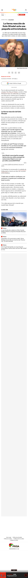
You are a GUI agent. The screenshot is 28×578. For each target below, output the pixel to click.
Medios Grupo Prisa (14, 549)
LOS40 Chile (14, 10)
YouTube (11, 524)
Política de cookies (8, 538)
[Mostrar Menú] (2, 10)
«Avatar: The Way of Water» (9, 92)
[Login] (26, 10)
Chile (2, 15)
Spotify (20, 524)
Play (26, 575)
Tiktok (5, 524)
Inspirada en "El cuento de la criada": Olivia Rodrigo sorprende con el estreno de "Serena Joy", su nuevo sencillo (13, 240)
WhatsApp (15, 72)
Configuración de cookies (19, 538)
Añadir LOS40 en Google (15, 83)
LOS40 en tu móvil (14, 540)
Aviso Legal (8, 537)
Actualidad (11, 19)
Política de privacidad (17, 537)
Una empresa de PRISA (14, 545)
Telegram (19, 72)
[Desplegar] (14, 570)
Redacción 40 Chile (6, 76)
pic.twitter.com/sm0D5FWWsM (11, 160)
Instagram (8, 524)
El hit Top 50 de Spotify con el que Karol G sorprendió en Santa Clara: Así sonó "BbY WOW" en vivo (14, 248)
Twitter (12, 72)
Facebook (9, 72)
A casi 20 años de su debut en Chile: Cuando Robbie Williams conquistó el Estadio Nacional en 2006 (13, 231)
